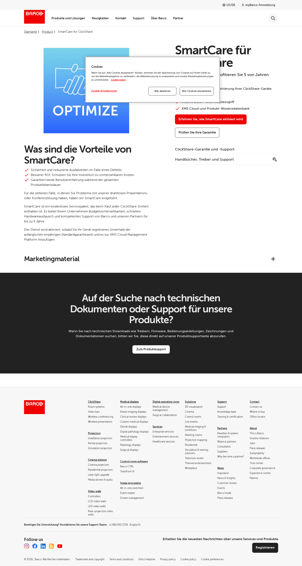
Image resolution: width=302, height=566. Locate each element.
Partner (178, 18)
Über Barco (158, 18)
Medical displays (129, 401)
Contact (254, 401)
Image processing (130, 483)
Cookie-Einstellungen (104, 91)
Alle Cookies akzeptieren (197, 91)
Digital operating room (166, 401)
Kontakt (120, 18)
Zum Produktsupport (151, 349)
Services (157, 426)
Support (138, 18)
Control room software (134, 461)
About (253, 428)
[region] (152, 80)
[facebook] (34, 546)
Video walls (94, 491)
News (220, 468)
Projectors (94, 433)
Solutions (190, 401)
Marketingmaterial (51, 259)
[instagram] (26, 546)
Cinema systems (97, 459)
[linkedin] (43, 546)
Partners (222, 428)
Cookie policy (118, 80)
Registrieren (265, 547)
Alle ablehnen (162, 91)
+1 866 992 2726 (124, 524)
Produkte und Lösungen (68, 18)
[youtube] (59, 546)
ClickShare (94, 401)
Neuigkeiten (100, 18)
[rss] (51, 546)
